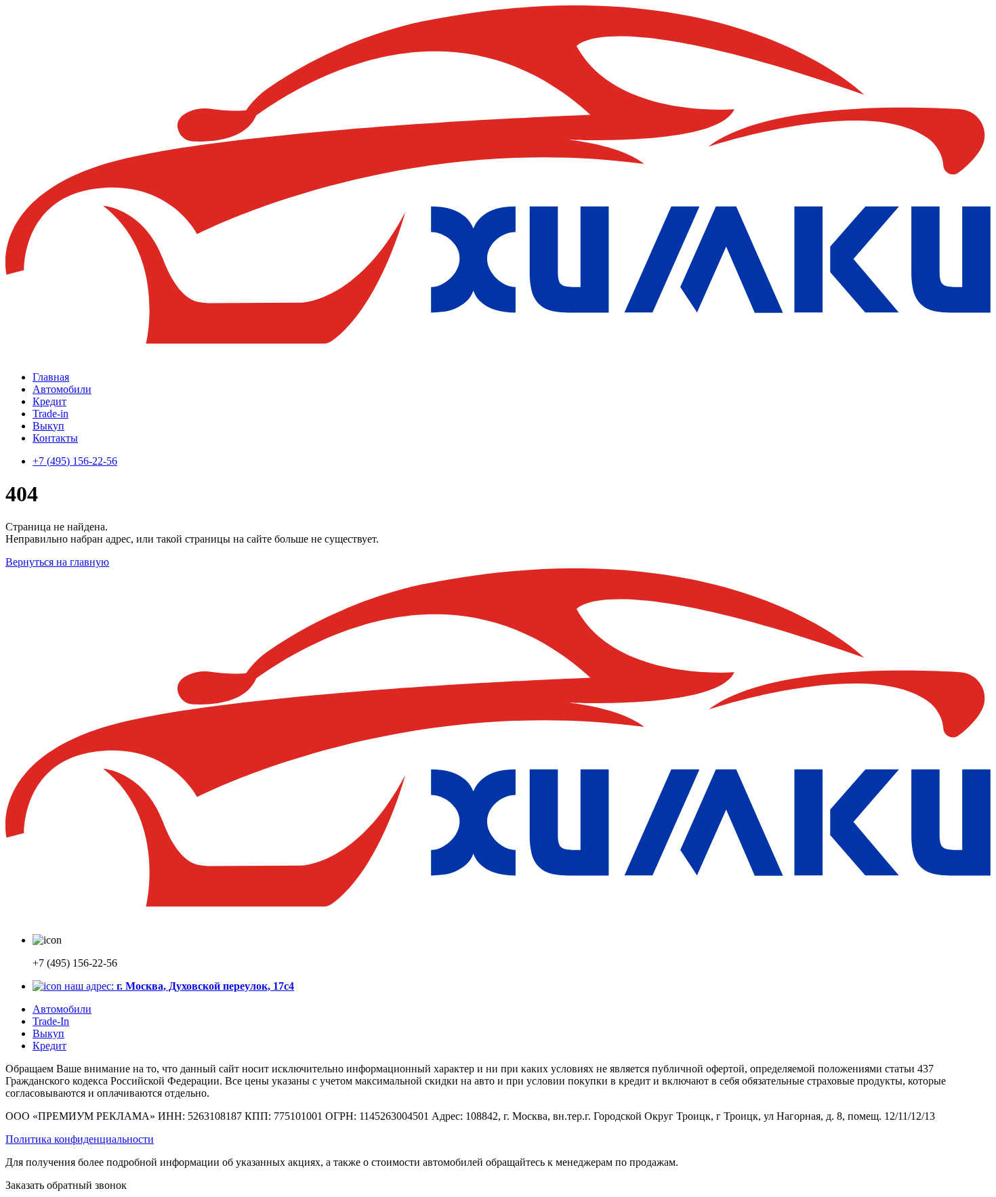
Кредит (49, 401)
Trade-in (50, 413)
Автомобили (62, 389)
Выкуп (48, 426)
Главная (51, 377)
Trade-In (51, 1021)
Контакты (55, 438)
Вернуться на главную (57, 562)
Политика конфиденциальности (79, 1139)
